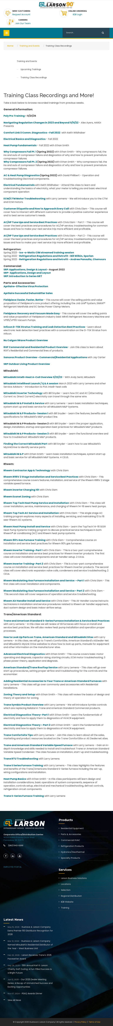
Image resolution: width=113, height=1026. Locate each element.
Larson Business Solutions (74, 878)
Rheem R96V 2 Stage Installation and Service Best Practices (41, 476)
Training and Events (29, 45)
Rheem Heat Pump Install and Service (27, 526)
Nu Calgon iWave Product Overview (26, 340)
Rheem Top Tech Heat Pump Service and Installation (36, 503)
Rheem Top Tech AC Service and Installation (31, 513)
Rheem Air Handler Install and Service (27, 601)
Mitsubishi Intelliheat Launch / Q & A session (31, 383)
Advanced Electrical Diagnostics (24, 654)
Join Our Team (23, 23)
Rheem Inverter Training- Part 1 (23, 550)
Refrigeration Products (72, 846)
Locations (66, 884)
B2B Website (67, 901)
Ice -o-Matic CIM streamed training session (46, 252)
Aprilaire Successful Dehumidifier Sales (28, 293)
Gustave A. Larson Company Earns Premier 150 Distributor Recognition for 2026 (30, 930)
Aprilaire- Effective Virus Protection (26, 286)
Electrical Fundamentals (19, 185)
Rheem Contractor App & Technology (27, 470)
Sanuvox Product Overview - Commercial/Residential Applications (45, 357)
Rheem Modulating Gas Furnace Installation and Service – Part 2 (44, 590)
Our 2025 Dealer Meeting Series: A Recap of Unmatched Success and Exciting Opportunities (30, 983)
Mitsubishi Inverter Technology (23, 393)
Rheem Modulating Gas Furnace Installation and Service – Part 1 (44, 580)
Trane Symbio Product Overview (24, 704)
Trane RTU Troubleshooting (21, 758)
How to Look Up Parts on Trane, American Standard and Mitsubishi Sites (48, 637)
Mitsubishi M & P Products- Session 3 (26, 433)
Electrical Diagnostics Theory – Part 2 (27, 725)
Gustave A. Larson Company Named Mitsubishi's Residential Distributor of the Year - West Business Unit (30, 945)
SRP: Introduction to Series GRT (23, 276)
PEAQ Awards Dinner (25, 993)
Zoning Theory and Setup (19, 694)
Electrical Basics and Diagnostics (24, 139)
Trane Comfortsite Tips (18, 735)
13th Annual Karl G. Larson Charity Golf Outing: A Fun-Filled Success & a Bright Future (30, 969)
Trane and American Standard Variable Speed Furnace (38, 745)
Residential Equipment (72, 828)
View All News (14, 1000)
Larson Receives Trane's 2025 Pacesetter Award (29, 957)
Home (10, 45)
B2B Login (77, 14)
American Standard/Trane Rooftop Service (31, 667)
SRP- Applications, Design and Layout (27, 272)
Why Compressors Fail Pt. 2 (20, 161)
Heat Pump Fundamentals (20, 145)
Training (65, 907)
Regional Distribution (71, 895)
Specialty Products (70, 857)
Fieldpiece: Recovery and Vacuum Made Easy (32, 313)
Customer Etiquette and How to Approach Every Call (36, 208)
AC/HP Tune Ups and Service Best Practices (30, 222)
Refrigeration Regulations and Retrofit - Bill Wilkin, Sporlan (56, 256)
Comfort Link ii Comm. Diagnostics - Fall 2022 (32, 132)
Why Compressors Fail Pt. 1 (20, 151)
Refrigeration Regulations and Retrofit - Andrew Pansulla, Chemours (62, 259)
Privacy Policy (80, 1022)
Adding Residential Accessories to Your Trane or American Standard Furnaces (53, 681)
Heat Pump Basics (15, 779)
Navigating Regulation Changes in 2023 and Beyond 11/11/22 (41, 122)
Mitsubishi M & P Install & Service (24, 403)
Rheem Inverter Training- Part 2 (23, 563)
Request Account (21, 14)
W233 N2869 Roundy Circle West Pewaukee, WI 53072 (19, 839)
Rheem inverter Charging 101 (21, 489)
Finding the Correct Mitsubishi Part (25, 444)
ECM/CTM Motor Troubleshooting (24, 198)
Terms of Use (94, 1022)
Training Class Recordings (34, 77)
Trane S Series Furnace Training (23, 765)
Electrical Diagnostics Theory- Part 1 (26, 714)
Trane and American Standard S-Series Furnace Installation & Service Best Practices (56, 620)
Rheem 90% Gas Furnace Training (24, 540)
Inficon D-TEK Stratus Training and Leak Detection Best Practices (44, 327)
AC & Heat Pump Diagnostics (22, 175)
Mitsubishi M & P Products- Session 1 (26, 413)
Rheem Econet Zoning (17, 496)
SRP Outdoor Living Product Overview (27, 364)
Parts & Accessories (71, 834)
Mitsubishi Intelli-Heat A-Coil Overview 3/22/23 (33, 377)
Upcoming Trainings (31, 69)
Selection (65, 890)
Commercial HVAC (70, 840)
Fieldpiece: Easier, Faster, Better (23, 300)
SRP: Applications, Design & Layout (25, 269)
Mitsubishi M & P (14, 454)
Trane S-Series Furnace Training (24, 796)
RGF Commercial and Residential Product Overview (36, 347)
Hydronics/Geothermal (72, 852)
